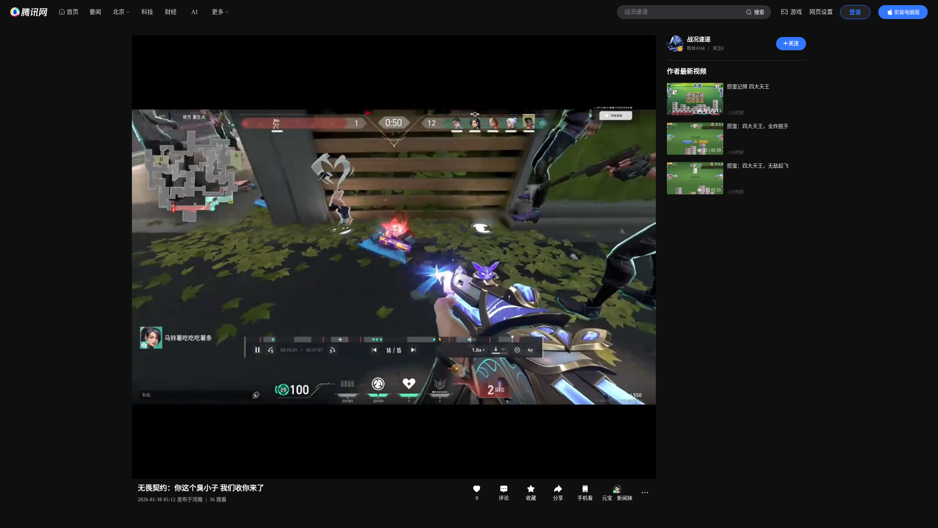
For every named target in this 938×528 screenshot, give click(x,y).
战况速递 (698, 39)
